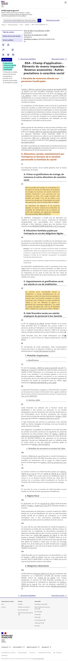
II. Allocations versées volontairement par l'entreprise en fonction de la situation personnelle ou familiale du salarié (10, 77)
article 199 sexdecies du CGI (43, 351)
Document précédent (28, 59)
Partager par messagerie (13, 54)
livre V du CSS (45, 245)
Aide (2, 604)
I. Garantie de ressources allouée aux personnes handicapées (9, 66)
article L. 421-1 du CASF (40, 444)
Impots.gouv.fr (38, 623)
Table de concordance (24, 607)
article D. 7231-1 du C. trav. (49, 418)
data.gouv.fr (45, 647)
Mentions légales (22, 652)
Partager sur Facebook (12, 50)
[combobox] (20, 20)
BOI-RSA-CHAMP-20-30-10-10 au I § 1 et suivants (49, 226)
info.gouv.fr (5, 647)
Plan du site (32, 652)
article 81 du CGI (36, 324)
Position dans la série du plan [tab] (11, 36)
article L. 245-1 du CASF (30, 148)
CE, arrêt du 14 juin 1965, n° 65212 (37, 214)
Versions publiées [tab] (8, 40)
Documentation (22, 610)
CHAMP (27, 24)
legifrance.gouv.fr (32, 647)
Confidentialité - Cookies (44, 652)
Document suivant (58, 59)
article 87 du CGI (46, 578)
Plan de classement (13, 24)
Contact (3, 607)
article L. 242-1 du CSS (33, 557)
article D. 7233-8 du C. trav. (54, 474)
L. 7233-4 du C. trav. (34, 456)
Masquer (8, 60)
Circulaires (37, 611)
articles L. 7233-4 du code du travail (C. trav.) (45, 368)
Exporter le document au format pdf (3, 45)
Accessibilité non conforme (8, 652)
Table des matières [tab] (8, 32)
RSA (21, 24)
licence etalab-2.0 (37, 658)
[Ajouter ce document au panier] (8, 45)
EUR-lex (37, 617)
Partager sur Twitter (3, 54)
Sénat (36, 626)
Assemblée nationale (40, 604)
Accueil (3, 24)
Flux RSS (20, 604)
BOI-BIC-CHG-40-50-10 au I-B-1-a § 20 (43, 383)
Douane (37, 614)
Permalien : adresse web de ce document (3, 50)
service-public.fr (18, 647)
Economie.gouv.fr (39, 620)
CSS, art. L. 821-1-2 (40, 138)
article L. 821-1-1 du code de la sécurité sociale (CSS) (47, 132)
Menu (65, 2)
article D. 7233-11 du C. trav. (43, 574)
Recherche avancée (53, 20)
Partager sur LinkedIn (8, 54)
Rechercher (39, 20)
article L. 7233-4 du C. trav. (37, 506)
